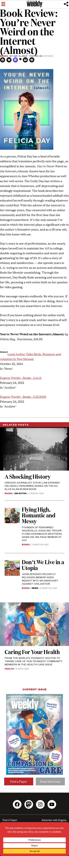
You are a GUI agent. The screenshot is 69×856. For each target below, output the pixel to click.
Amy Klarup (20, 55)
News (35, 587)
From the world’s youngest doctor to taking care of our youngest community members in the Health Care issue (33, 661)
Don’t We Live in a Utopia (43, 565)
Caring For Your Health (32, 652)
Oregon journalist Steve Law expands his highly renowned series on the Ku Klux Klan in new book (32, 486)
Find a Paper (18, 781)
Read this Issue (50, 781)
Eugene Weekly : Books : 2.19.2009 (23, 397)
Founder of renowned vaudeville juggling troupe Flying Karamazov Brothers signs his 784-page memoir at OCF (42, 533)
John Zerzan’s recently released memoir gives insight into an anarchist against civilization (40, 578)
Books (4, 55)
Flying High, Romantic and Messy (38, 515)
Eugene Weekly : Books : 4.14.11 (21, 378)
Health (9, 668)
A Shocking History (28, 476)
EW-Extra (20, 493)
